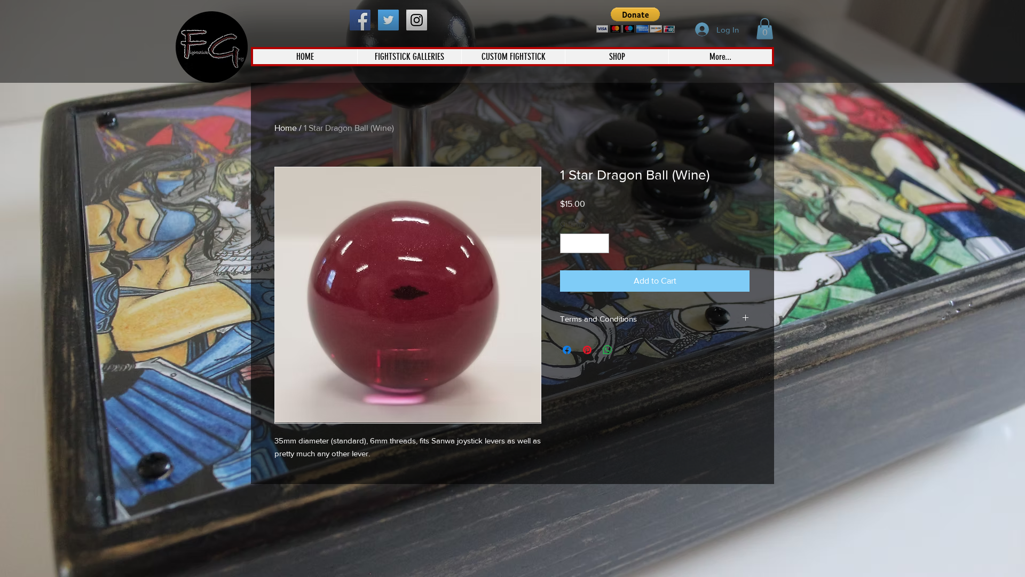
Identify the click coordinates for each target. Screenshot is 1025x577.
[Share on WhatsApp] (607, 350)
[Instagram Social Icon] (416, 20)
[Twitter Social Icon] (388, 20)
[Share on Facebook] (567, 350)
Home (285, 127)
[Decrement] (568, 243)
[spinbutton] (584, 243)
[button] (635, 20)
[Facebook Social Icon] (360, 20)
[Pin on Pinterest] (587, 350)
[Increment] (601, 243)
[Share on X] (627, 350)
